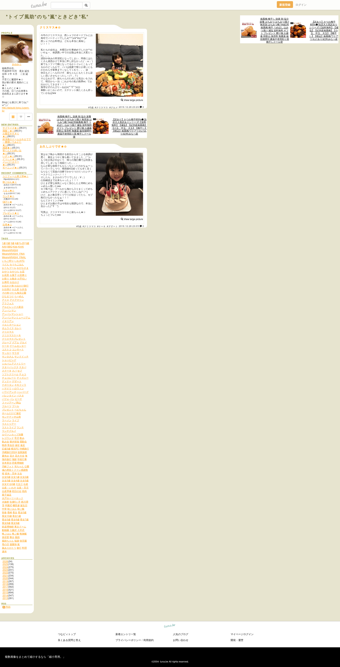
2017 (5, 586)
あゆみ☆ (16, 64)
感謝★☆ (7, 147)
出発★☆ (7, 224)
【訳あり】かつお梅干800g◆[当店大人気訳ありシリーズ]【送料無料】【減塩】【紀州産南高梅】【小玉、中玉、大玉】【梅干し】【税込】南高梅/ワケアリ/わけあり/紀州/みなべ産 (323, 30)
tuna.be (170, 626)
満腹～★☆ (8, 130)
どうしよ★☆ (10, 159)
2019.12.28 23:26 (129, 106)
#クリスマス (101, 107)
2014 (5, 595)
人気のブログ (180, 634)
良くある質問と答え (69, 640)
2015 (5, 592)
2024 (5, 567)
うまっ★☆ (8, 190)
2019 (5, 581)
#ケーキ (101, 226)
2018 (5, 584)
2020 (5, 578)
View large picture (133, 100)
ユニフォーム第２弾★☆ (16, 176)
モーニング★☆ (11, 167)
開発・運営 (237, 640)
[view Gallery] (13, 116)
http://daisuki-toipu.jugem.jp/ (15, 109)
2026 (5, 561)
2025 (5, 564)
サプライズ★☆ (11, 127)
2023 (5, 569)
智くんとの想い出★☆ (12, 152)
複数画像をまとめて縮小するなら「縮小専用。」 (35, 657)
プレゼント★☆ (11, 213)
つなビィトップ (67, 634)
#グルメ (113, 107)
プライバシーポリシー (128, 640)
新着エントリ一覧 (125, 634)
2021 (5, 575)
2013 (5, 598)
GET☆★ (7, 201)
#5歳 (90, 107)
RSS (7, 606)
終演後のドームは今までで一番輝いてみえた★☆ (17, 141)
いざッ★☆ (8, 156)
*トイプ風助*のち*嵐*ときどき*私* (47, 16)
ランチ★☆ (8, 196)
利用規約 (148, 640)
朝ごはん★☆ (10, 181)
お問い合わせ (180, 640)
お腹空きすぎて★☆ (11, 135)
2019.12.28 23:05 (129, 226)
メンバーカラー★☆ (11, 163)
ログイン (301, 4)
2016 (5, 589)
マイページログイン (242, 634)
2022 (5, 572)
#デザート (112, 226)
